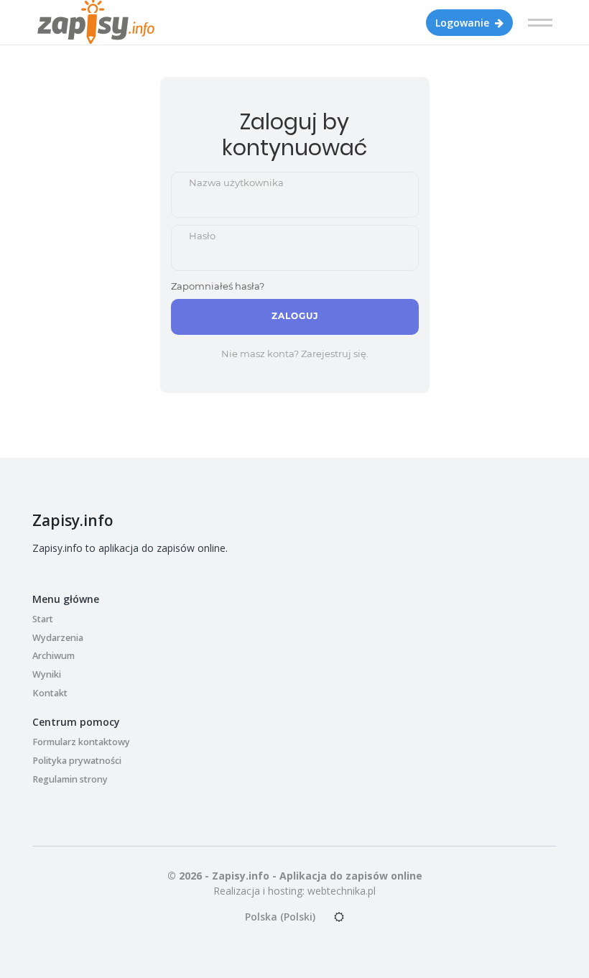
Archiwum (53, 656)
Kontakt (50, 693)
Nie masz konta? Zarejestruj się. (294, 353)
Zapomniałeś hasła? (217, 286)
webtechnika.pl (341, 891)
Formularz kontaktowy (81, 742)
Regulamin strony (70, 779)
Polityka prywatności (76, 761)
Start (42, 619)
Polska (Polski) (280, 916)
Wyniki (46, 674)
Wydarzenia (57, 638)
